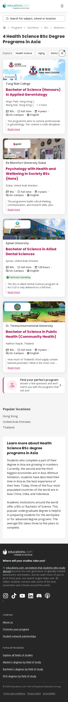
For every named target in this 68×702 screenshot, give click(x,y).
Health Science (24, 53)
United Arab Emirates (17, 422)
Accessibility (49, 693)
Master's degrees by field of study (22, 662)
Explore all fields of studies (18, 655)
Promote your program (16, 629)
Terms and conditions (14, 693)
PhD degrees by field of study (19, 676)
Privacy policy (34, 693)
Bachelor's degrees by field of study (23, 669)
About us (8, 622)
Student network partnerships (19, 636)
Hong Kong (10, 416)
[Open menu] (62, 6)
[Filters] (62, 53)
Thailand (8, 427)
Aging (41, 53)
